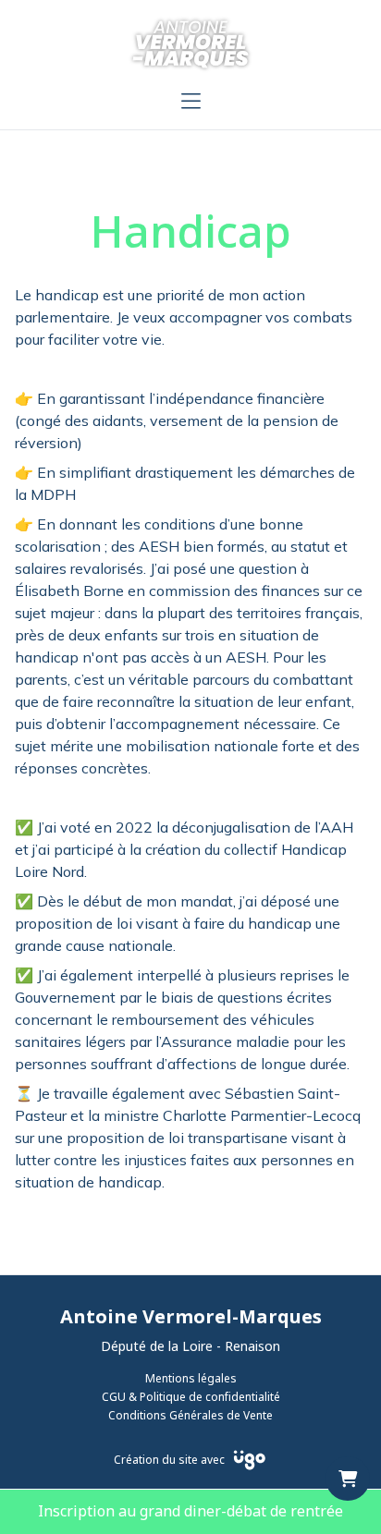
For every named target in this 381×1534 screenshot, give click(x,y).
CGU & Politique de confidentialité (191, 1397)
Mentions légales (191, 1378)
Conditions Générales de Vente (190, 1415)
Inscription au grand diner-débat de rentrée (190, 1512)
